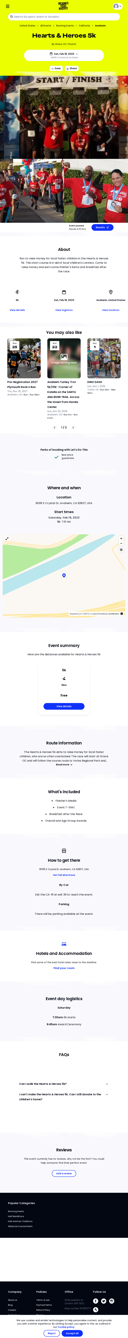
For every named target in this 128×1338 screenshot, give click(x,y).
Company (15, 1292)
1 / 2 (64, 427)
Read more (62, 764)
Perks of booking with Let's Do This (64, 450)
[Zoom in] (121, 538)
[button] (64, 576)
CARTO (85, 613)
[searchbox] (64, 16)
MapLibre (74, 613)
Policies (41, 1292)
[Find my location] (121, 549)
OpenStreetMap (100, 613)
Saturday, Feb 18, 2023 (64, 518)
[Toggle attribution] (122, 614)
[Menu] (24, 6)
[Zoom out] (121, 543)
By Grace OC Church (64, 44)
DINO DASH (94, 382)
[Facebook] (97, 1304)
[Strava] (97, 1313)
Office (69, 1292)
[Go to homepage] (64, 6)
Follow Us (99, 1292)
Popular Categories (21, 1203)
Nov (15, 343)
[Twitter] (105, 1304)
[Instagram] (113, 1304)
